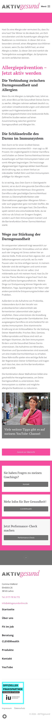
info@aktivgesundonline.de (15, 603)
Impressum (7, 708)
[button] (45, 6)
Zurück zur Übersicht (26, 452)
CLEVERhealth (26, 509)
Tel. (11, 597)
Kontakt (26, 484)
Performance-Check (26, 537)
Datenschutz (19, 708)
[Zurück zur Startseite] (21, 6)
